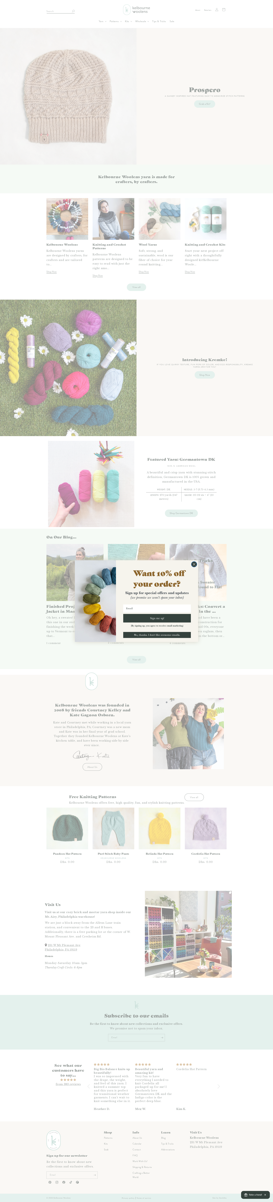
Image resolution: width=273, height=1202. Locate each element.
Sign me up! (157, 618)
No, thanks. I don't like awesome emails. (157, 635)
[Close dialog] (194, 564)
